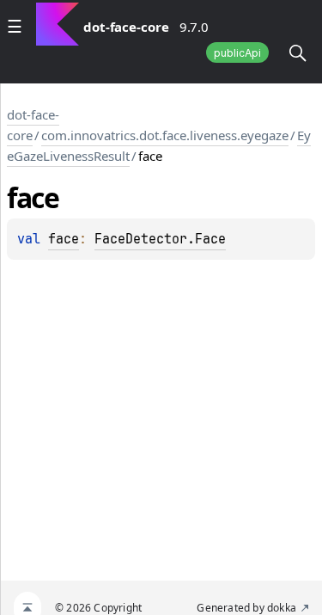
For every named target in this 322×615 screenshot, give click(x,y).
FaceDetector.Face (160, 239)
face (63, 239)
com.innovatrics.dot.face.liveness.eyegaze (165, 135)
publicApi (237, 52)
